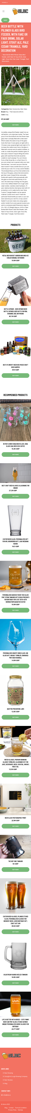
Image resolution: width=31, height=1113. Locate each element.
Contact (11, 1108)
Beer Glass (24, 109)
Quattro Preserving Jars (15, 709)
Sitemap (20, 1110)
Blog (5, 1083)
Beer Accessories (14, 109)
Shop (5, 20)
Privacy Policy (12, 1110)
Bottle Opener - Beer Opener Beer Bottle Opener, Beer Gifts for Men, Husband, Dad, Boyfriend (15, 311)
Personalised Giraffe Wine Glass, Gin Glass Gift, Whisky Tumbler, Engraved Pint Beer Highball (15, 655)
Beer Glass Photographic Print (15, 818)
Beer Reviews (8, 1080)
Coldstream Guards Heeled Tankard (15, 975)
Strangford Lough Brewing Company (15, 1076)
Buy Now (15, 125)
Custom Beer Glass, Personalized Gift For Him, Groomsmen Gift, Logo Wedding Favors (15, 541)
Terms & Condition (21, 1108)
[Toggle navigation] (3, 11)
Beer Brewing (8, 1073)
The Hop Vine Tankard (15, 861)
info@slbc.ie (5, 2)
